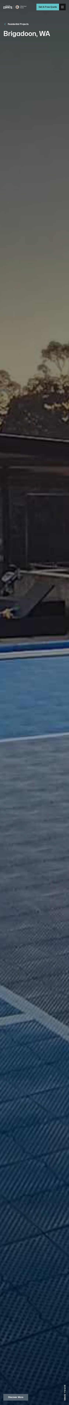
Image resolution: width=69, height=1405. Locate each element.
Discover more (15, 1397)
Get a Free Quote (48, 7)
